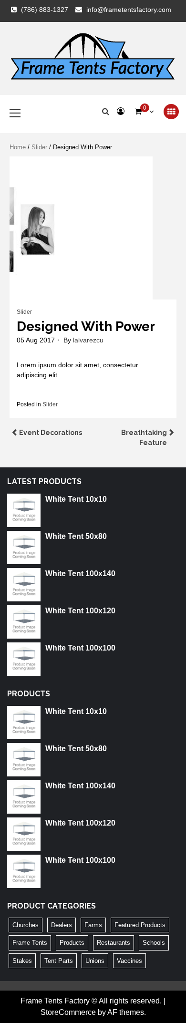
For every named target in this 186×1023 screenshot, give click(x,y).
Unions (94, 960)
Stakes (22, 960)
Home (18, 147)
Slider (39, 147)
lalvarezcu (88, 340)
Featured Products (139, 925)
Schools (154, 942)
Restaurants (113, 942)
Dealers (61, 925)
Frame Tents (29, 942)
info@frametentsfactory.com (128, 9)
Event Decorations (50, 432)
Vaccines (129, 960)
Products (72, 942)
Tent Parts (58, 960)
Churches (25, 925)
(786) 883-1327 (44, 9)
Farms (93, 925)
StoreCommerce (68, 1012)
